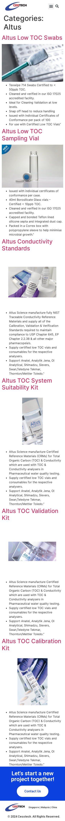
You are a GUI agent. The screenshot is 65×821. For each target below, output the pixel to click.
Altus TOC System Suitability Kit (27, 384)
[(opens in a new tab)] (32, 308)
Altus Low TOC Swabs (32, 37)
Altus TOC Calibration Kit (31, 644)
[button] (51, 6)
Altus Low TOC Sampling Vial (22, 135)
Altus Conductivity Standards (27, 245)
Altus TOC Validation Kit (30, 514)
